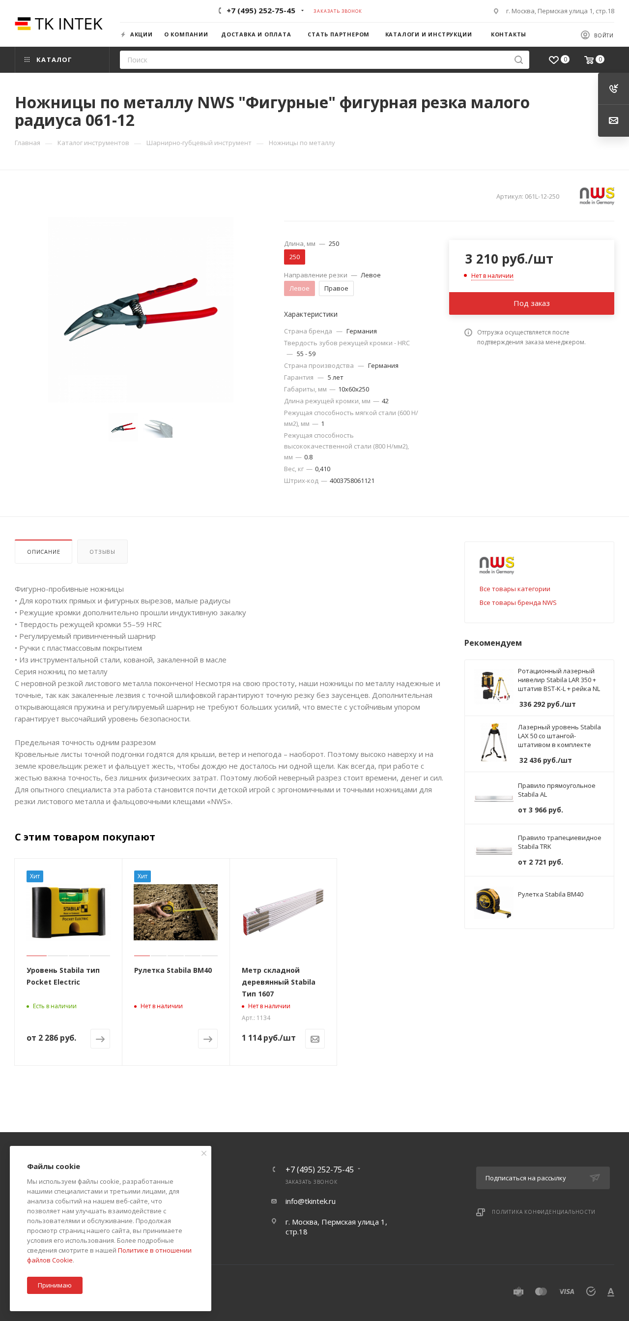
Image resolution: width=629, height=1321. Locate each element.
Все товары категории (515, 588)
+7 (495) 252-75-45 (261, 10)
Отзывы (102, 551)
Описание (43, 551)
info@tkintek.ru (311, 1201)
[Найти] (518, 60)
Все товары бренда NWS (518, 602)
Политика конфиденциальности (544, 1211)
